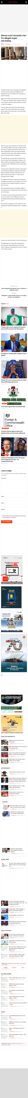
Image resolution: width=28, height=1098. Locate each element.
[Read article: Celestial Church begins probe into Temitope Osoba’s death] (6, 813)
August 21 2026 (5, 357)
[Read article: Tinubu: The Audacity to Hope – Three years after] (4, 1036)
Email (3, 503)
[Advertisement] (14, 18)
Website (3, 509)
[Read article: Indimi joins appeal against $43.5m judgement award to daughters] (6, 850)
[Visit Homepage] (14, 2)
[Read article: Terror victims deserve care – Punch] (4, 979)
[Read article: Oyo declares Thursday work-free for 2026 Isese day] (4, 942)
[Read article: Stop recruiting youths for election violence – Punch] (4, 998)
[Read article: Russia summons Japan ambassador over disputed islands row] (4, 923)
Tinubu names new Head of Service (17, 772)
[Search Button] (26, 2)
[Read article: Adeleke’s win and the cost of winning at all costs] (4, 1023)
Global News (5, 428)
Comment (4, 478)
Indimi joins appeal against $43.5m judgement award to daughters (16, 850)
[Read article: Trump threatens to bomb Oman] (4, 917)
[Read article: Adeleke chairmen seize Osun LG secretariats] (4, 742)
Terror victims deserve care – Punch (17, 977)
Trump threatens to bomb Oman (16, 915)
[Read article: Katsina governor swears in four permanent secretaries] (4, 794)
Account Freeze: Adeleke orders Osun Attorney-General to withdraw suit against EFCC (17, 948)
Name (3, 496)
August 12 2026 (18, 756)
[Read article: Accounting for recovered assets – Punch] (4, 992)
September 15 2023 (16, 44)
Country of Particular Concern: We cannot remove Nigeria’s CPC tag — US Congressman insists (13, 459)
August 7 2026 (18, 789)
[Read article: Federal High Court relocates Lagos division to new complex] (4, 761)
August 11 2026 (18, 1006)
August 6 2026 (18, 762)
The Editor (7, 44)
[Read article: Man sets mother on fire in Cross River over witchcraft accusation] (6, 807)
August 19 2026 (18, 773)
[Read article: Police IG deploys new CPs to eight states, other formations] (4, 787)
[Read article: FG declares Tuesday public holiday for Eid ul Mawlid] (14, 342)
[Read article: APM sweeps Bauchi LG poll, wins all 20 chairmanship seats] (4, 748)
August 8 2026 (18, 783)
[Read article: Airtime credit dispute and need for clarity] (4, 1030)
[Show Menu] (1, 2)
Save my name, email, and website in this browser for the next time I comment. (14, 516)
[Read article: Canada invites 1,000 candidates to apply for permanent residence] (4, 911)
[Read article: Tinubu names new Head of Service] (4, 773)
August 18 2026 (18, 743)
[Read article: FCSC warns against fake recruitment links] (14, 395)
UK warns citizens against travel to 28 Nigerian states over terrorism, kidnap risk (17, 865)
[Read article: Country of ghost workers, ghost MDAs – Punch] (4, 1004)
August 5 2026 (18, 1031)
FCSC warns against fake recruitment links (13, 406)
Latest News (5, 403)
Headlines (4, 324)
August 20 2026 (20, 809)
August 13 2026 (20, 815)
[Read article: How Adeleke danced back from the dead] (4, 1017)
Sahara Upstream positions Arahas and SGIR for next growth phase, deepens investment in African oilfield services (18, 780)
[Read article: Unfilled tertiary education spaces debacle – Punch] (4, 986)
